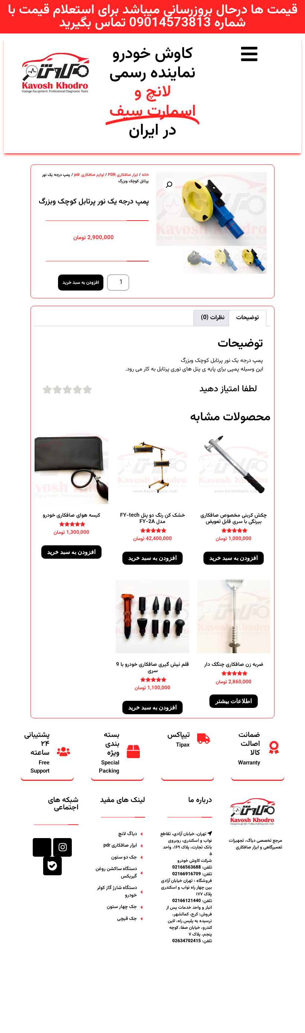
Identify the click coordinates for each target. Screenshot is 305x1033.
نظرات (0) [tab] (213, 318)
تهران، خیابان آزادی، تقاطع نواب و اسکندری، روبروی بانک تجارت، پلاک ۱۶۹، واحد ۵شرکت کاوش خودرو (186, 847)
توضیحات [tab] (247, 318)
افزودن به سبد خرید (80, 282)
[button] (169, 185)
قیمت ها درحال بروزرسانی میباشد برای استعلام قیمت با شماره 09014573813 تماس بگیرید (153, 16)
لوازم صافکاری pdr (89, 175)
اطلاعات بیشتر (233, 701)
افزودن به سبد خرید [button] (233, 557)
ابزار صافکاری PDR (123, 175)
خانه (145, 175)
